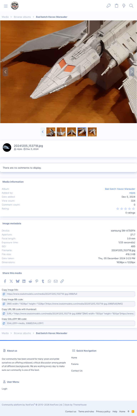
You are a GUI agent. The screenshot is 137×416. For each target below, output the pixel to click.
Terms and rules (86, 411)
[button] (6, 6)
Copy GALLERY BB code (14, 319)
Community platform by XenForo (32, 404)
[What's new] (124, 6)
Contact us (76, 370)
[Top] (128, 411)
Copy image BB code (12, 299)
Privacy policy (103, 411)
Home (74, 357)
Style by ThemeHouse (75, 404)
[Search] (131, 6)
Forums (74, 364)
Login (4, 388)
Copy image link (10, 289)
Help (115, 411)
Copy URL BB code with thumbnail (19, 309)
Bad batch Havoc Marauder (120, 188)
